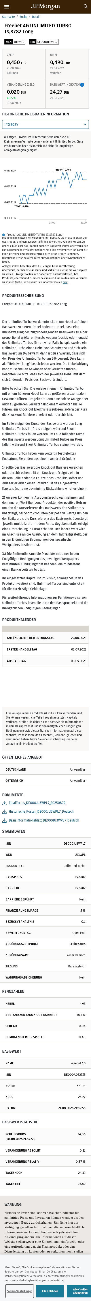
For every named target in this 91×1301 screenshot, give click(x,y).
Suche (23, 16)
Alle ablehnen (50, 1291)
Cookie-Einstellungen (19, 1291)
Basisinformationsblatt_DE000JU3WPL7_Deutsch (44, 820)
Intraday (11, 124)
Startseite (8, 16)
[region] (45, 1278)
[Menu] (7, 7)
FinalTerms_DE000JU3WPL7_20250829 (37, 803)
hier (65, 282)
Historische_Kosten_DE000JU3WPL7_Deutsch (41, 811)
